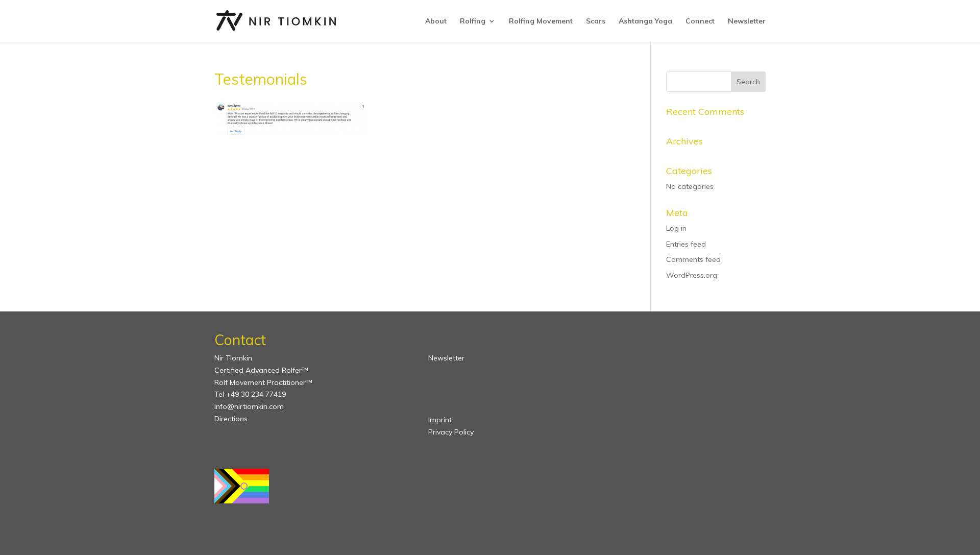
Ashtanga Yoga (645, 21)
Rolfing (472, 21)
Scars (595, 21)
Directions (231, 418)
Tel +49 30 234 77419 (250, 394)
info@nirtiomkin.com (249, 406)
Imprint (440, 419)
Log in (676, 228)
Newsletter (747, 21)
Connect (700, 21)
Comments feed (693, 259)
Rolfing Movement (541, 21)
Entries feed (686, 244)
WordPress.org (691, 275)
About (436, 21)
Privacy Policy (451, 432)
